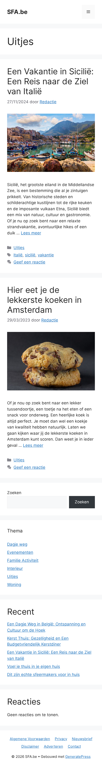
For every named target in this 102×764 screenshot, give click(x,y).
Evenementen (20, 552)
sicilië (30, 255)
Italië (18, 255)
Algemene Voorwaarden (30, 739)
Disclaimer (30, 746)
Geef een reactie (29, 262)
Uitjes (19, 247)
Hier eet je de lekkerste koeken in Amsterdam (44, 300)
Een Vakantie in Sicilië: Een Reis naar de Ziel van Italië (50, 81)
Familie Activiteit (22, 560)
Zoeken (14, 492)
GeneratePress (78, 756)
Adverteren (53, 746)
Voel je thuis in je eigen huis (33, 666)
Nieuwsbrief (82, 739)
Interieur (15, 568)
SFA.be (17, 11)
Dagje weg (17, 544)
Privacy (61, 739)
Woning (14, 584)
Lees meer (31, 233)
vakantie (46, 255)
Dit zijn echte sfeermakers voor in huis (43, 674)
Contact (74, 746)
